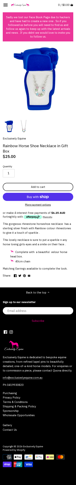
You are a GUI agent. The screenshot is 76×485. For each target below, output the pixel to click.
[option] (9, 126)
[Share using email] (29, 275)
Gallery (7, 425)
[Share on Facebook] (15, 275)
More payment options (38, 204)
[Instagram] (11, 332)
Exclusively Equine (14, 138)
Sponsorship (11, 411)
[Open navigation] (5, 5)
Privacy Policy (11, 397)
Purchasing (10, 393)
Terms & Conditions (15, 402)
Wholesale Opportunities (19, 415)
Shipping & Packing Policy (19, 406)
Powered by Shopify (14, 450)
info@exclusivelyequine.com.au (22, 377)
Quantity (7, 166)
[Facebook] (5, 332)
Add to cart (38, 187)
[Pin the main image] (24, 275)
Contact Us (10, 429)
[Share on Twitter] (19, 275)
